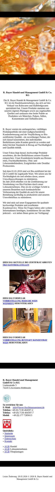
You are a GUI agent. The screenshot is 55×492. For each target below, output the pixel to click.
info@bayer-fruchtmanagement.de (28, 407)
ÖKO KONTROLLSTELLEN (16, 265)
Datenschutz (10, 438)
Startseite (9, 433)
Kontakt (8, 441)
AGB (7, 446)
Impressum (10, 436)
